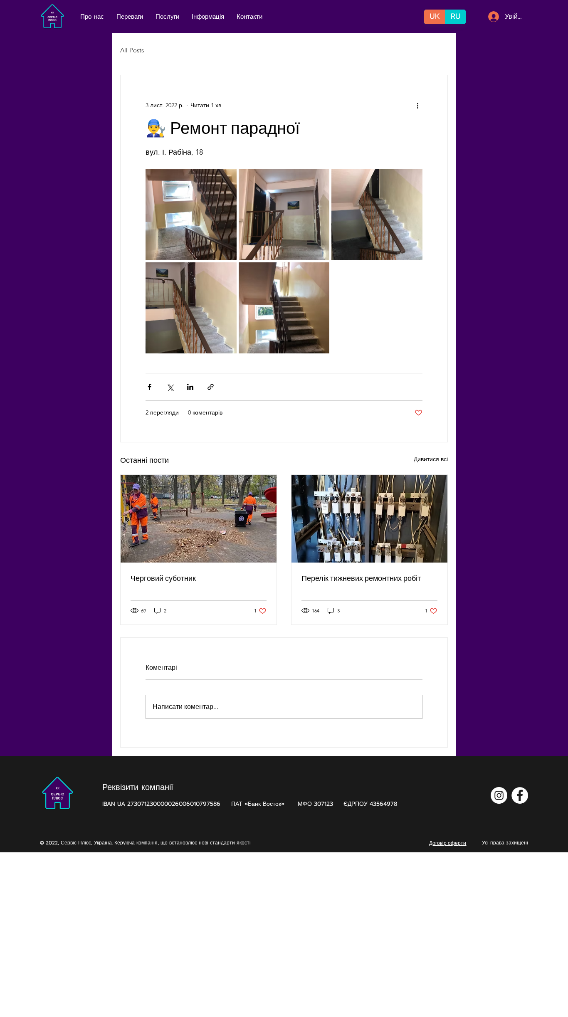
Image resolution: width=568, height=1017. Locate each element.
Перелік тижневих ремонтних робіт (361, 578)
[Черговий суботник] (199, 519)
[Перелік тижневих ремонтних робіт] (369, 519)
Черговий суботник (163, 578)
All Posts (132, 50)
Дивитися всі (431, 459)
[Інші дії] (417, 105)
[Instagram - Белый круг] (499, 795)
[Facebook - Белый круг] (519, 795)
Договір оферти (447, 843)
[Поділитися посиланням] (211, 387)
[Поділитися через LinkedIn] (190, 387)
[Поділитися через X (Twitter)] (170, 387)
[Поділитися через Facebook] (149, 387)
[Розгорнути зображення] (191, 214)
